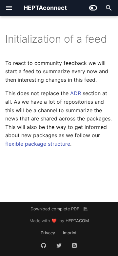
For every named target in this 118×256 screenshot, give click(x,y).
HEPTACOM (77, 220)
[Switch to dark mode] (93, 7)
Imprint (70, 232)
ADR (75, 93)
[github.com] (43, 245)
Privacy (48, 232)
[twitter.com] (59, 245)
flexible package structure (37, 143)
